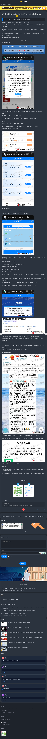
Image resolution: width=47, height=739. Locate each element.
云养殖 (30, 118)
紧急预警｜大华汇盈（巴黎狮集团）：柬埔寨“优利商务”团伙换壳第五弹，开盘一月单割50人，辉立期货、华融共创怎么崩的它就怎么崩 (24, 607)
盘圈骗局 (5, 4)
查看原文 (4, 663)
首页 (1, 4)
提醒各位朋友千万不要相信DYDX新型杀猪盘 (10, 599)
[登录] (42, 2)
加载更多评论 (23, 563)
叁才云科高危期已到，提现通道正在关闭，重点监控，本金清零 (13, 586)
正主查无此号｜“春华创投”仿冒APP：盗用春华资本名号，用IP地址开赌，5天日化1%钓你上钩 (18, 588)
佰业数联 (12, 33)
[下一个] (46, 334)
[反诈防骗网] (23, 2)
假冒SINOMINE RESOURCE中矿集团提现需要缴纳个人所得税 (14, 613)
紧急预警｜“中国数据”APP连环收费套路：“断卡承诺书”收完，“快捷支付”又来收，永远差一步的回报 (20, 597)
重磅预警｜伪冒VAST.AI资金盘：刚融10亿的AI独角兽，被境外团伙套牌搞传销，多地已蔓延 (19, 610)
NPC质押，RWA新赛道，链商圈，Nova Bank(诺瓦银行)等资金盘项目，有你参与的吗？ (18, 516)
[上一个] (1, 334)
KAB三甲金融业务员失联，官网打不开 (9, 604)
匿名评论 (10, 556)
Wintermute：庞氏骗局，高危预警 (9, 602)
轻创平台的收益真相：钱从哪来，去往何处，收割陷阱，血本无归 (13, 590)
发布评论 (4, 556)
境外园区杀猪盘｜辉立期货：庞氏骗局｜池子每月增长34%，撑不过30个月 (16, 615)
